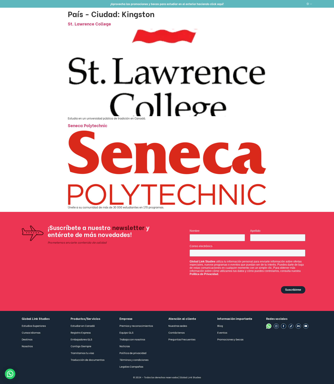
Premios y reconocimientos (136, 325)
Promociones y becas (230, 339)
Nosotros (27, 346)
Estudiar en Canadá (83, 325)
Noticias (125, 346)
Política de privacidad (133, 353)
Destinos (27, 339)
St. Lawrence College (89, 23)
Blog (220, 325)
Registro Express (81, 332)
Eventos (222, 332)
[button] (10, 374)
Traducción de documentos (87, 360)
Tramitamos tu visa (82, 353)
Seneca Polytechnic (87, 125)
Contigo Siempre (81, 346)
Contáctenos (176, 332)
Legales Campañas (131, 366)
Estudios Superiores (34, 325)
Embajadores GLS (81, 339)
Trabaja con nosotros (132, 339)
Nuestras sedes (177, 325)
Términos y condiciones (134, 360)
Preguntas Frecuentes (181, 339)
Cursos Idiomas (31, 332)
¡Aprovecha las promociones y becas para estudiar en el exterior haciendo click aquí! (167, 4)
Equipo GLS (126, 332)
